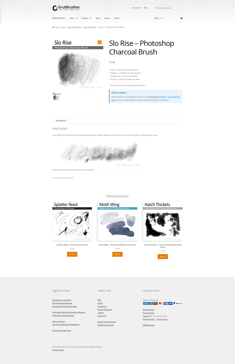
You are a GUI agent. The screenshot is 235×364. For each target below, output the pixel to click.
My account (136, 8)
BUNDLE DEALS (58, 18)
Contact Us (102, 306)
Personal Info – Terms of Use (155, 319)
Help (145, 8)
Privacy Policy (148, 313)
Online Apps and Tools (61, 330)
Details (72, 254)
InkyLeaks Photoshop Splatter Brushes (68, 312)
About (117, 18)
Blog (98, 18)
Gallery (107, 18)
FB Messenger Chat (106, 325)
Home (57, 27)
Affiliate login (148, 325)
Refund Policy (148, 309)
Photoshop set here (157, 97)
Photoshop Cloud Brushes (63, 315)
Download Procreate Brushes (64, 306)
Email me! (102, 316)
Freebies (84, 18)
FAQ (99, 300)
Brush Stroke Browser (107, 322)
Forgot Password (105, 309)
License (146, 316)
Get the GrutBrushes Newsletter (66, 324)
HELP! (100, 303)
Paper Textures (58, 321)
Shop (72, 18)
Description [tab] (61, 120)
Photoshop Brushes (74, 27)
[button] (100, 42)
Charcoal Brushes (89, 27)
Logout (101, 312)
